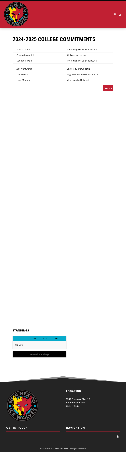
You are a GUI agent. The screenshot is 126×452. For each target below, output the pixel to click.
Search (108, 88)
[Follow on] (8, 437)
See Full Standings (39, 354)
